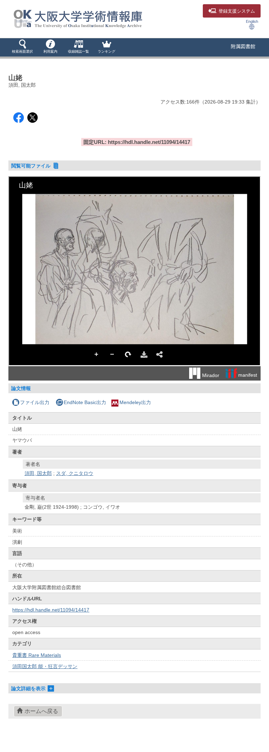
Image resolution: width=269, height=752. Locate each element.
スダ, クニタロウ (74, 473)
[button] (22, 47)
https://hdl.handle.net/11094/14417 (50, 610)
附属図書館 (243, 46)
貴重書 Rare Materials (36, 655)
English (252, 21)
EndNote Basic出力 (85, 402)
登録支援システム (237, 11)
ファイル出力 (34, 402)
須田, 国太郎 (38, 473)
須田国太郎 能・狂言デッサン (44, 666)
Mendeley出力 (135, 402)
